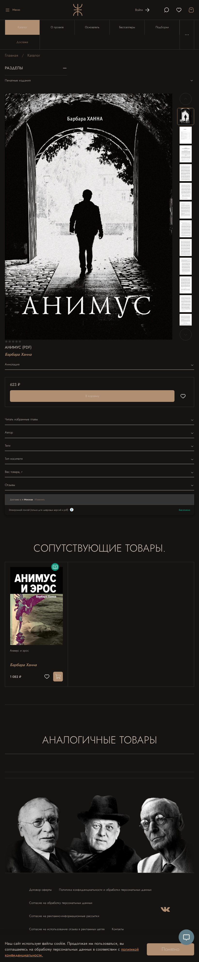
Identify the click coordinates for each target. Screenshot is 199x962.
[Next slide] (186, 334)
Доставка (22, 42)
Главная (11, 55)
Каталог (22, 27)
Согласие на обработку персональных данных (60, 902)
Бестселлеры (127, 27)
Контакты (118, 929)
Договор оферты (40, 889)
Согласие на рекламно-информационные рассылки (64, 916)
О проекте (57, 27)
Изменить (40, 499)
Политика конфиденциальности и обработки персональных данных (105, 889)
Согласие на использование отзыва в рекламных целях (67, 929)
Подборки (162, 27)
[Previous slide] (186, 99)
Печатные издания (18, 80)
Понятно (170, 949)
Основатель (92, 27)
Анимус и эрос (19, 650)
